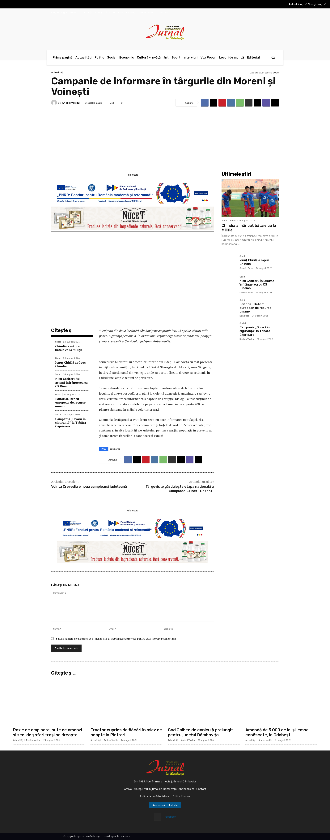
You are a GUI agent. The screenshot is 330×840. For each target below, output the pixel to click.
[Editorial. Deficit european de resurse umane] (229, 306)
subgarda (115, 448)
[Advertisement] (165, 136)
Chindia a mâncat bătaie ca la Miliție (68, 348)
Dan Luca (244, 316)
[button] (273, 57)
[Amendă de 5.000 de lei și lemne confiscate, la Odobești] (281, 701)
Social (58, 414)
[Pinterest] (222, 103)
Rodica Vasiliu (246, 339)
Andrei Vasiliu (71, 103)
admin (233, 220)
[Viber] (266, 103)
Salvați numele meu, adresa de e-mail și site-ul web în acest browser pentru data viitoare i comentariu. (116, 638)
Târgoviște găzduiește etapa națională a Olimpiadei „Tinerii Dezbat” (180, 488)
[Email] (257, 103)
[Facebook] (205, 103)
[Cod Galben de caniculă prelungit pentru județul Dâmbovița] (204, 701)
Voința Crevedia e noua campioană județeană (89, 486)
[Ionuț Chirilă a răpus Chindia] (229, 262)
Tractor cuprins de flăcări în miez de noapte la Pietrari (126, 732)
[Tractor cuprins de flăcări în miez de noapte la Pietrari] (126, 701)
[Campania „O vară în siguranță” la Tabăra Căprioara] (229, 329)
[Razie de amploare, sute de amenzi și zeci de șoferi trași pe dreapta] (49, 701)
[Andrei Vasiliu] (54, 103)
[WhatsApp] (240, 103)
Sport (58, 342)
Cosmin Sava (246, 268)
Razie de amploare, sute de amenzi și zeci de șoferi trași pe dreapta (47, 732)
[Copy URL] (275, 103)
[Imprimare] (248, 103)
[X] (213, 103)
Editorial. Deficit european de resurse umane (70, 402)
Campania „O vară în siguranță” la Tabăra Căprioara (70, 422)
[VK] (231, 103)
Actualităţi (57, 72)
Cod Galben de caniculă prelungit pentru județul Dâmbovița (200, 732)
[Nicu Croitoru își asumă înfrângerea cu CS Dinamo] (229, 283)
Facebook (170, 816)
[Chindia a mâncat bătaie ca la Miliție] (250, 198)
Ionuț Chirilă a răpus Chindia (70, 364)
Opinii (58, 394)
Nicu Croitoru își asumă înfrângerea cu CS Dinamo (71, 382)
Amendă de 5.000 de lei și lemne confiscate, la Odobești (277, 732)
